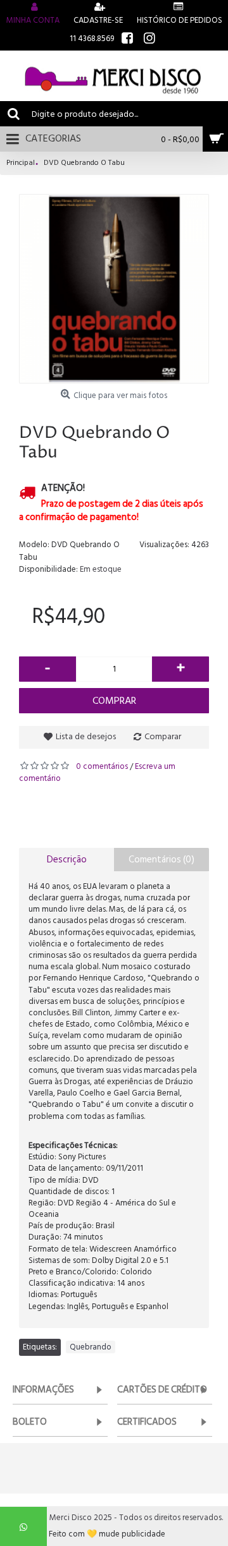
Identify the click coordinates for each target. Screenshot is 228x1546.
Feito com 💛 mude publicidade (107, 1534)
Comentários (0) (161, 859)
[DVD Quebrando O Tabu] (114, 288)
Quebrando (90, 1347)
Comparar (162, 736)
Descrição (67, 859)
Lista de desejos (86, 736)
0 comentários (102, 766)
